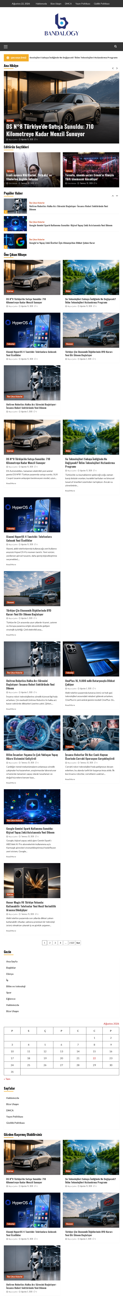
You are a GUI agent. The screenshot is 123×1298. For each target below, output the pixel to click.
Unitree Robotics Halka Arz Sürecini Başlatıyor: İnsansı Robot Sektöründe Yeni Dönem (31, 406)
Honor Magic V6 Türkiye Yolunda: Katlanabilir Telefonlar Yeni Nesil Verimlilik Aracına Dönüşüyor (31, 906)
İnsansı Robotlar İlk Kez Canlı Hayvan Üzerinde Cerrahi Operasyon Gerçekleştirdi (90, 757)
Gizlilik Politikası (102, 3)
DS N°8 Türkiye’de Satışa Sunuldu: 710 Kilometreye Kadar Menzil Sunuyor (26, 300)
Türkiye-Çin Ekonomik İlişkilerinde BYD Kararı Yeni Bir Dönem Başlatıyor (88, 353)
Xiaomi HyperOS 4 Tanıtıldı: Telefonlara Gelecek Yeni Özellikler (31, 353)
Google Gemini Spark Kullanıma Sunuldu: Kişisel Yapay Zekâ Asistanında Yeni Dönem (70, 207)
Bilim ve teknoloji (15, 986)
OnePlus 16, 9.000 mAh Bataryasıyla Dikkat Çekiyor (90, 683)
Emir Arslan (13, 183)
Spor (8, 992)
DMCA (68, 3)
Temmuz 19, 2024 (86, 183)
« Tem (7, 1078)
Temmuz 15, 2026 (27, 914)
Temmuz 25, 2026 (27, 762)
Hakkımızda (41, 3)
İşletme (10, 291)
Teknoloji (10, 344)
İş (7, 980)
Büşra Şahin (13, 139)
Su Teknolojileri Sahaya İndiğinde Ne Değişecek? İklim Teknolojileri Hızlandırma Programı (55, 126)
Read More (11, 483)
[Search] (116, 46)
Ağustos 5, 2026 (85, 359)
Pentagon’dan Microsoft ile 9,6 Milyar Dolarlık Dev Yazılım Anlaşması (63, 242)
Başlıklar (11, 967)
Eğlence (10, 171)
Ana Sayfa (11, 961)
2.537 (71, 942)
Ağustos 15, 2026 (27, 139)
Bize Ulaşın (56, 3)
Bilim (9, 113)
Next (78, 942)
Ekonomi (69, 344)
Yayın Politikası (82, 3)
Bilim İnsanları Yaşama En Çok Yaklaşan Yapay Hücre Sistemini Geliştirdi (32, 757)
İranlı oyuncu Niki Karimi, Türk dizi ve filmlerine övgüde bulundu (29, 177)
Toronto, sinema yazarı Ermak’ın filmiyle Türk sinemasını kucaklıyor (89, 177)
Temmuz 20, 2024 (27, 183)
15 (94, 1051)
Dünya (9, 973)
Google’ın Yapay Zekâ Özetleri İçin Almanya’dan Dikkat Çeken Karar (62, 225)
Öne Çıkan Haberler (37, 204)
